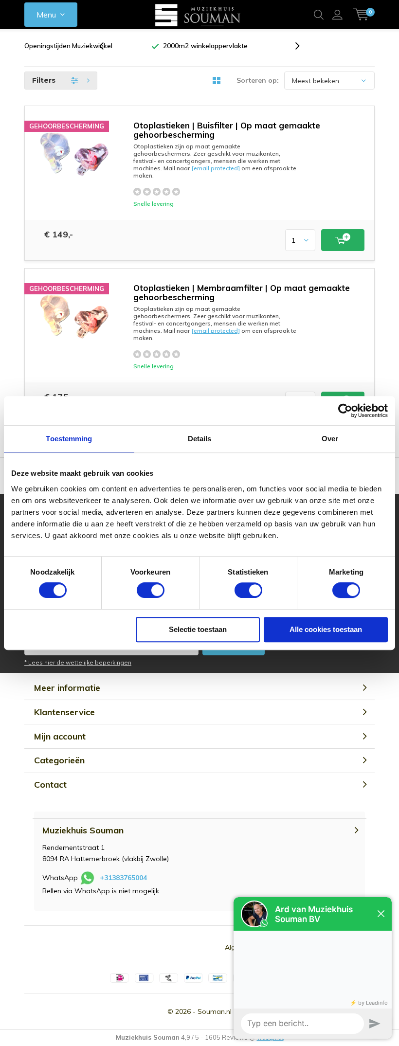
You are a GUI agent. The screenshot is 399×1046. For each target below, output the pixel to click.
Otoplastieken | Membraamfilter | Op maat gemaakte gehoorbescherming (241, 292)
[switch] (150, 590)
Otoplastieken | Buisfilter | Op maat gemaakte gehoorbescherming (226, 130)
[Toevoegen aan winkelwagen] (342, 240)
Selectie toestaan (198, 629)
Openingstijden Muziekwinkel (68, 46)
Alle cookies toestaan (326, 629)
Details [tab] (200, 438)
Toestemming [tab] (69, 438)
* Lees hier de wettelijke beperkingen (77, 662)
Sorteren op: (257, 80)
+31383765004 (123, 877)
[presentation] (106, 46)
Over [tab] (330, 438)
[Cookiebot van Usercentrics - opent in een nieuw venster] (345, 410)
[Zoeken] (319, 14)
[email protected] (215, 168)
